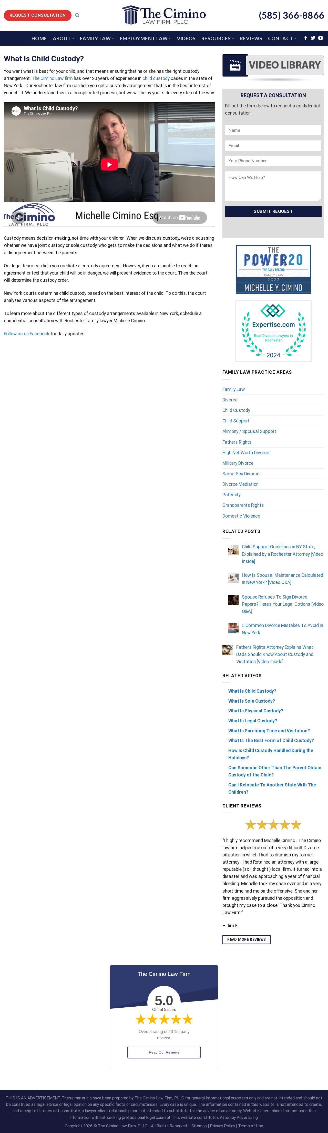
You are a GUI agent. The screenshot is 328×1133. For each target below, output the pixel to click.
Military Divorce (237, 463)
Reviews (251, 38)
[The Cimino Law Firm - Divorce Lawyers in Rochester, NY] (164, 15)
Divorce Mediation (240, 484)
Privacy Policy (222, 1126)
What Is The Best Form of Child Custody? (271, 740)
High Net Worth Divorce (245, 452)
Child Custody (236, 410)
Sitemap (199, 1126)
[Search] (77, 15)
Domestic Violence (241, 516)
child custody (156, 78)
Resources (216, 38)
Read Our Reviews (164, 1052)
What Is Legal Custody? (252, 720)
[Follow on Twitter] (313, 38)
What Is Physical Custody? (255, 710)
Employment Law (144, 38)
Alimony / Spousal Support (249, 431)
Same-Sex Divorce (240, 473)
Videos (186, 38)
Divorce (230, 399)
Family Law (95, 38)
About (62, 38)
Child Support (236, 420)
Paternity (231, 494)
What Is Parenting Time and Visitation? (269, 730)
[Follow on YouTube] (320, 38)
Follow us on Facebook (26, 333)
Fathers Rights (237, 442)
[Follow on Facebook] (305, 38)
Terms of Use (250, 1126)
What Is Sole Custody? (251, 701)
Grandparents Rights (243, 505)
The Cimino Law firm (52, 78)
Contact (280, 38)
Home (39, 38)
